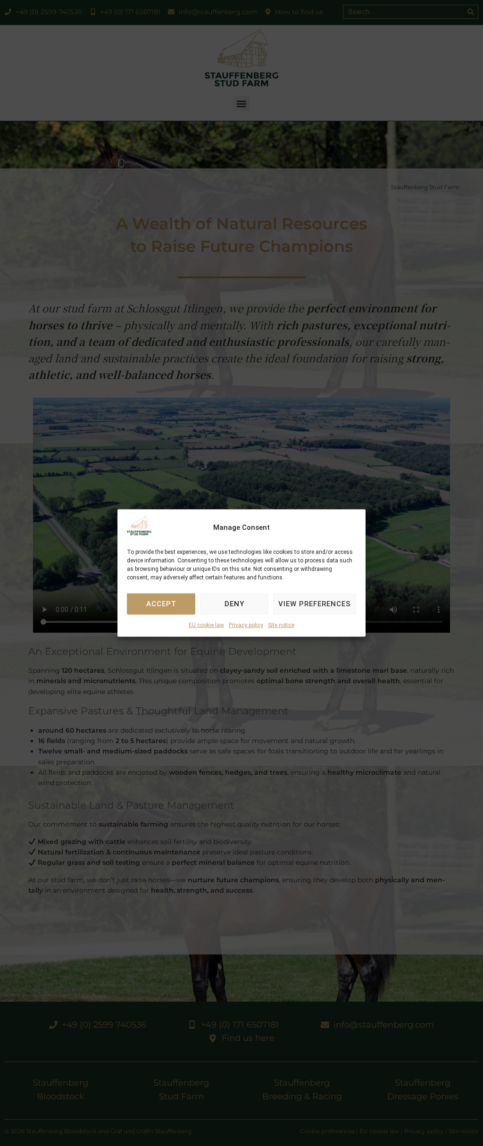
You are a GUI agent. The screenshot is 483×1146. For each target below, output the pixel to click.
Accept (161, 604)
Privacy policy (246, 625)
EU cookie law (206, 625)
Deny (234, 604)
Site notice (281, 625)
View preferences (314, 604)
